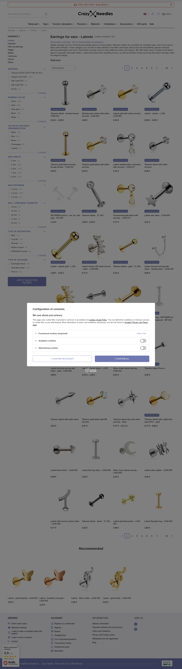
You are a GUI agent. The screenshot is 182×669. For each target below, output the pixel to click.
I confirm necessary (62, 359)
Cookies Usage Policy (98, 320)
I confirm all (122, 359)
